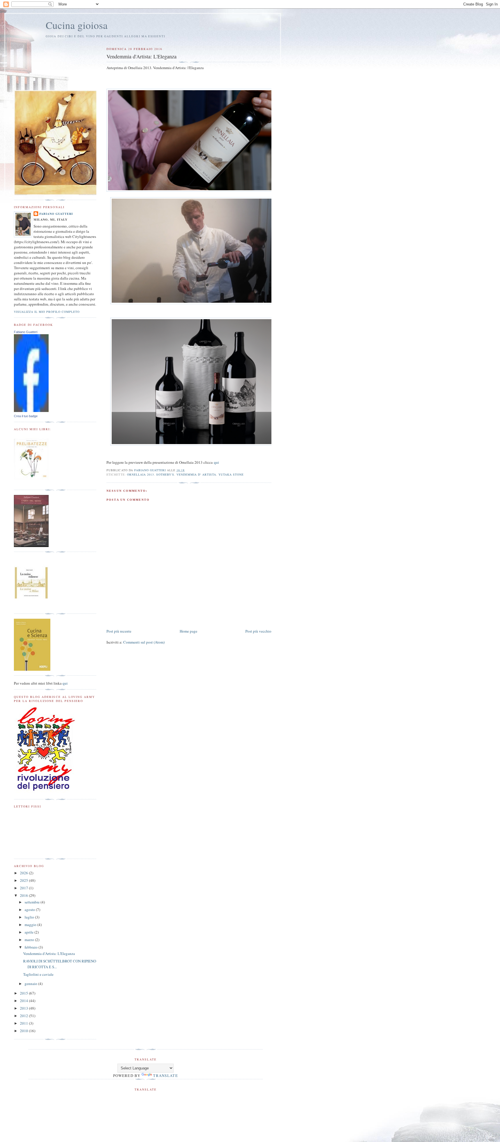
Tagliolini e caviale (38, 974)
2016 (24, 895)
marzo (30, 939)
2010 (24, 1030)
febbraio (31, 947)
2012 (24, 1015)
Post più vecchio (258, 631)
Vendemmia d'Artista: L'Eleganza (49, 953)
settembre (33, 902)
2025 (24, 880)
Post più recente (118, 631)
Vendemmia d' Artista (196, 474)
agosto (30, 909)
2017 (24, 887)
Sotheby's (165, 474)
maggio (31, 924)
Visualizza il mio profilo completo (47, 312)
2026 (24, 872)
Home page (188, 631)
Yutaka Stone (231, 474)
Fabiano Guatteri (56, 214)
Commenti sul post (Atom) (144, 642)
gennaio (31, 983)
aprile (29, 932)
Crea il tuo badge (26, 416)
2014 (24, 1000)
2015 (24, 993)
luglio (30, 917)
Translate (165, 1075)
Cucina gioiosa (77, 25)
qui (216, 462)
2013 (24, 1008)
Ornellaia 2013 (140, 474)
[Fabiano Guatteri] (31, 410)
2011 (24, 1023)
